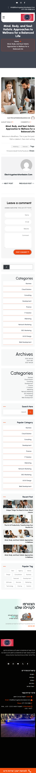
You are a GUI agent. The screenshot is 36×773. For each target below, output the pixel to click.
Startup (19, 586)
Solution (28, 586)
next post (8, 183)
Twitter (20, 151)
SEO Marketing (26, 330)
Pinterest (9, 151)
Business (28, 283)
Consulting (27, 295)
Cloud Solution (26, 289)
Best (12, 570)
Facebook (25, 151)
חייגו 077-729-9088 (28, 9)
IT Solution (27, 313)
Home (16, 41)
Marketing (15, 146)
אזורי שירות (30, 686)
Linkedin (15, 151)
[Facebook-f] (27, 663)
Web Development (25, 342)
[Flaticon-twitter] (23, 663)
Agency (20, 570)
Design (8, 574)
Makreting (28, 319)
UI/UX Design (27, 336)
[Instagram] (13, 663)
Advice (29, 570)
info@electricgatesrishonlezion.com (22, 7)
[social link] (24, 3)
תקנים (32, 674)
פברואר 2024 (29, 358)
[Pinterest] (8, 663)
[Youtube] (18, 663)
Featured (25, 146)
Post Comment (21, 252)
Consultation (18, 574)
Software (9, 582)
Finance (28, 307)
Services (18, 582)
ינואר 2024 (30, 360)
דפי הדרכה (31, 626)
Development (26, 301)
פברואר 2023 (29, 362)
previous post (25, 183)
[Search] (6, 267)
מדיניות (31, 683)
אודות (32, 680)
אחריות (31, 677)
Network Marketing (25, 324)
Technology (9, 586)
